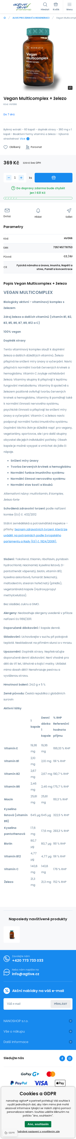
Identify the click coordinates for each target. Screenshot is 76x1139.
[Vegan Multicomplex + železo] (12, 934)
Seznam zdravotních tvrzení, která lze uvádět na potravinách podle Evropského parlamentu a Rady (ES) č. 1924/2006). (35, 535)
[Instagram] (69, 1058)
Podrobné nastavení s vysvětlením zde (38, 1131)
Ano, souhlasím (38, 1124)
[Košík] (56, 6)
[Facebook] (62, 1058)
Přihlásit (60, 1003)
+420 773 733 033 (27, 960)
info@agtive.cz (25, 973)
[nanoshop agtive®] (5, 18)
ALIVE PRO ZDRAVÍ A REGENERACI (31, 17)
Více (22, 138)
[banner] (22, 6)
